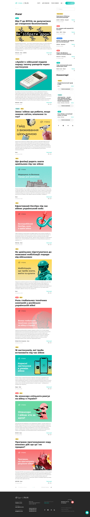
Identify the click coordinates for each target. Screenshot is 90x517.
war (21, 52)
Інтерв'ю (17, 108)
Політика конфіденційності (66, 507)
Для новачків (45, 3)
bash (64, 68)
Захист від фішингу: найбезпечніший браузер (63, 53)
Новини (59, 80)
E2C (61, 32)
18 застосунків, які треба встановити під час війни (29, 351)
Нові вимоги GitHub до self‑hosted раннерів (62, 17)
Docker (58, 44)
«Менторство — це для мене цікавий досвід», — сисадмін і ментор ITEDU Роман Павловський (65, 99)
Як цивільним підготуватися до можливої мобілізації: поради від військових (33, 254)
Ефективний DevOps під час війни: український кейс (31, 207)
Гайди (17, 18)
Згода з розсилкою (64, 509)
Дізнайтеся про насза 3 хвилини (65, 502)
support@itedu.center (19, 507)
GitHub (62, 19)
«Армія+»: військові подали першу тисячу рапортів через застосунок (32, 64)
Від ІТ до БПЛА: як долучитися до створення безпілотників (33, 22)
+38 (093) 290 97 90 (32, 511)
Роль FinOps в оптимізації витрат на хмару (65, 114)
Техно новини (55, 3)
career (59, 102)
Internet (59, 56)
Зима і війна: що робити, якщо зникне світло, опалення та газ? (32, 114)
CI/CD (58, 19)
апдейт (67, 19)
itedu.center (46, 502)
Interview (67, 102)
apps (17, 387)
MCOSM (17, 481)
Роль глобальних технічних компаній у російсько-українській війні (31, 303)
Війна (22, 108)
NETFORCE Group (69, 511)
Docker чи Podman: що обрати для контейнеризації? (65, 41)
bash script (59, 68)
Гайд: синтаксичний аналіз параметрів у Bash (64, 65)
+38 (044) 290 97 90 (32, 508)
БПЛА (25, 52)
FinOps (62, 117)
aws (58, 32)
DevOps (17, 242)
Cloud (59, 117)
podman (63, 44)
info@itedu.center (18, 502)
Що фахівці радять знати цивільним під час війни (29, 162)
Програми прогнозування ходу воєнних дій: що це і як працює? (33, 444)
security (64, 56)
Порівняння (59, 38)
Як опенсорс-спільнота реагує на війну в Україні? (32, 397)
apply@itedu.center (19, 511)
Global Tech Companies (21, 341)
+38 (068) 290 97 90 (32, 509)
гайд (64, 32)
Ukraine (17, 52)
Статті (38, 3)
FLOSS (17, 432)
